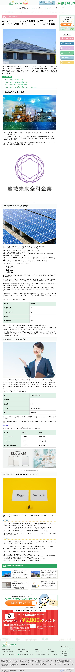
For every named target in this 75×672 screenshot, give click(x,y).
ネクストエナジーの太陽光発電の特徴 (16, 82)
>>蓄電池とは (6, 425)
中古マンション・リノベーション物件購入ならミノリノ (39, 661)
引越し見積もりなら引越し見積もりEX (62, 660)
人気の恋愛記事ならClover (40, 664)
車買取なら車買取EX (14, 664)
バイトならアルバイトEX (17, 660)
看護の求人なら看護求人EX (30, 660)
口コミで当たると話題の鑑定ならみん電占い (56, 664)
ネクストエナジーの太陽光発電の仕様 (16, 84)
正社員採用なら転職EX (6, 660)
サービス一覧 (21, 670)
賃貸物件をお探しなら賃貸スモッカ (45, 660)
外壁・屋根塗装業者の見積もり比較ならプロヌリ (15, 663)
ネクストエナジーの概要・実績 (14, 79)
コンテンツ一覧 (19, 11)
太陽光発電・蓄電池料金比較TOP (8, 11)
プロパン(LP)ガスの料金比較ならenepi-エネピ (37, 663)
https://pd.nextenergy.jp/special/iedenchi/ (31, 470)
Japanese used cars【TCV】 (27, 664)
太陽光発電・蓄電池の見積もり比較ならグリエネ (59, 663)
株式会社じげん (13, 670)
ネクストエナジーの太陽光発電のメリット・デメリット (21, 87)
